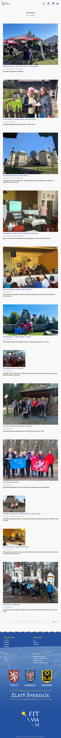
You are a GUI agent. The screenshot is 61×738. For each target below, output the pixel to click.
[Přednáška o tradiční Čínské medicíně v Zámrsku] (30, 231)
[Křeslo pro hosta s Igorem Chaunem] (14, 545)
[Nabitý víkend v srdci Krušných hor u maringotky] (30, 64)
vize (34, 640)
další (54, 622)
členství (6, 658)
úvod (27, 15)
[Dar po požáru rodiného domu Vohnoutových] (30, 117)
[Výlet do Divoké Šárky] (30, 480)
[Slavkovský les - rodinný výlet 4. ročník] (30, 335)
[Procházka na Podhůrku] (30, 603)
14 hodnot (36, 644)
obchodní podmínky (38, 656)
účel (5, 656)
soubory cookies (37, 660)
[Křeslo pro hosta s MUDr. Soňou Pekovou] (30, 287)
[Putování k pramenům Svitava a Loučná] (30, 424)
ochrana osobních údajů (40, 658)
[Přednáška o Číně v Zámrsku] (14, 366)
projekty (6, 642)
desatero (35, 642)
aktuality (6, 640)
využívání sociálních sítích (40, 663)
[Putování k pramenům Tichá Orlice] (30, 173)
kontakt (6, 646)
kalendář (6, 644)
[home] (6, 5)
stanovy (6, 660)
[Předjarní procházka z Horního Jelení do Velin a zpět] (14, 512)
